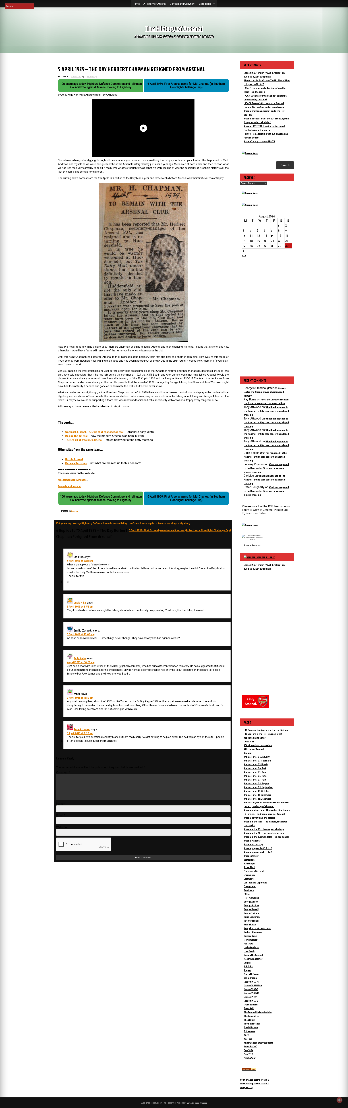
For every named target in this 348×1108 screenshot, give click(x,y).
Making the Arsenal (76, 436)
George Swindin (251, 913)
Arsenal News (250, 545)
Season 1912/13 (251, 1000)
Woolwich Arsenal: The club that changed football (94, 432)
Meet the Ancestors (254, 958)
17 (244, 241)
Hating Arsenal (251, 920)
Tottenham (249, 1031)
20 (265, 241)
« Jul (244, 255)
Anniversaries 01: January (257, 756)
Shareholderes (251, 1004)
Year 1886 (248, 1050)
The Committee (251, 1016)
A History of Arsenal (154, 3)
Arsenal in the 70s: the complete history (264, 833)
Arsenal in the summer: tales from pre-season (266, 836)
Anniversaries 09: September (258, 787)
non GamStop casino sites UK (254, 1079)
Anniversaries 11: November (257, 795)
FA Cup (247, 894)
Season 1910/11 (251, 997)
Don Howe (249, 890)
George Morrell (251, 909)
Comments (249, 878)
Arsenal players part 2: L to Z (258, 852)
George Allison (251, 901)
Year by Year (250, 1058)
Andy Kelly (92, 76)
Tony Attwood (82, 729)
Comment (63, 772)
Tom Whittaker (251, 1027)
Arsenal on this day (253, 844)
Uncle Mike (80, 602)
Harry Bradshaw (252, 916)
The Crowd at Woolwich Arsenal (83, 440)
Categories (205, 3)
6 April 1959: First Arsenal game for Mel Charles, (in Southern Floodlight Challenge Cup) (180, 530)
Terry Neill (249, 1008)
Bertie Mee (249, 859)
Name (61, 803)
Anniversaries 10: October (257, 791)
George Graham (251, 905)
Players (247, 970)
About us (248, 753)
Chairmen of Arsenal (254, 871)
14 (272, 235)
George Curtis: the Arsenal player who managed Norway (265, 391)
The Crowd (249, 1019)
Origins (247, 962)
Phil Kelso (248, 966)
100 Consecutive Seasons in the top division (266, 730)
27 (265, 246)
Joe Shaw (248, 943)
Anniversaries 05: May (255, 772)
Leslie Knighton (251, 947)
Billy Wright (249, 863)
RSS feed (270, 557)
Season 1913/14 (251, 981)
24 (244, 246)
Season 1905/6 (251, 989)
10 (244, 235)
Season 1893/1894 (253, 985)
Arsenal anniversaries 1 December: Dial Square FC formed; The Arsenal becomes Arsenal (267, 812)
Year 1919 (248, 1054)
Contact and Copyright (182, 3)
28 (272, 246)
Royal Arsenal (250, 977)
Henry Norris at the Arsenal (257, 928)
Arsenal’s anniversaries (69, 486)
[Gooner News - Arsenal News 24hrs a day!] (250, 205)
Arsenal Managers (253, 840)
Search (285, 165)
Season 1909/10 (251, 993)
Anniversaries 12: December (257, 798)
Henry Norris (250, 924)
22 (279, 241)
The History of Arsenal (174, 28)
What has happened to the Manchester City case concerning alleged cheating (266, 410)
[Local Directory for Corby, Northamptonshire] (249, 1069)
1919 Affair (249, 741)
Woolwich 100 (250, 1046)
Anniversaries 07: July (255, 779)
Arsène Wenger (251, 856)
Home (136, 3)
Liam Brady (249, 951)
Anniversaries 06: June (255, 775)
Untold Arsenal (74, 459)
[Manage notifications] (339, 1100)
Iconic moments (252, 939)
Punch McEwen (251, 974)
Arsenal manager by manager (72, 479)
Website (61, 827)
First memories (251, 897)
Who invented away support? (258, 1042)
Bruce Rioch (249, 867)
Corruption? (250, 886)
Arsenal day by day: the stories (259, 817)
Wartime (248, 1038)
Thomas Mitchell (252, 1023)
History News (250, 936)
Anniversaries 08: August (256, 783)
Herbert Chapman (253, 932)
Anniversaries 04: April (255, 768)
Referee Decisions (76, 463)
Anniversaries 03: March (256, 764)
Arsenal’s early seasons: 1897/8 (259, 141)
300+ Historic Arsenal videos (258, 745)
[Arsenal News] (250, 153)
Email (60, 815)
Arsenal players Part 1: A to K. (258, 848)
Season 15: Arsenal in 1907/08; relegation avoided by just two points (264, 566)
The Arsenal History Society (258, 1012)
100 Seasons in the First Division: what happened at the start (263, 735)
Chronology (249, 875)
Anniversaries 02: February (257, 760)
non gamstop (246, 1087)
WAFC (246, 1035)
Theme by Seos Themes (196, 1102)
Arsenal (74, 510)
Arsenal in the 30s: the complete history (264, 829)
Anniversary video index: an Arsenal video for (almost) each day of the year (266, 804)
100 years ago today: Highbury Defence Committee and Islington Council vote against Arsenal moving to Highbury (123, 523)
